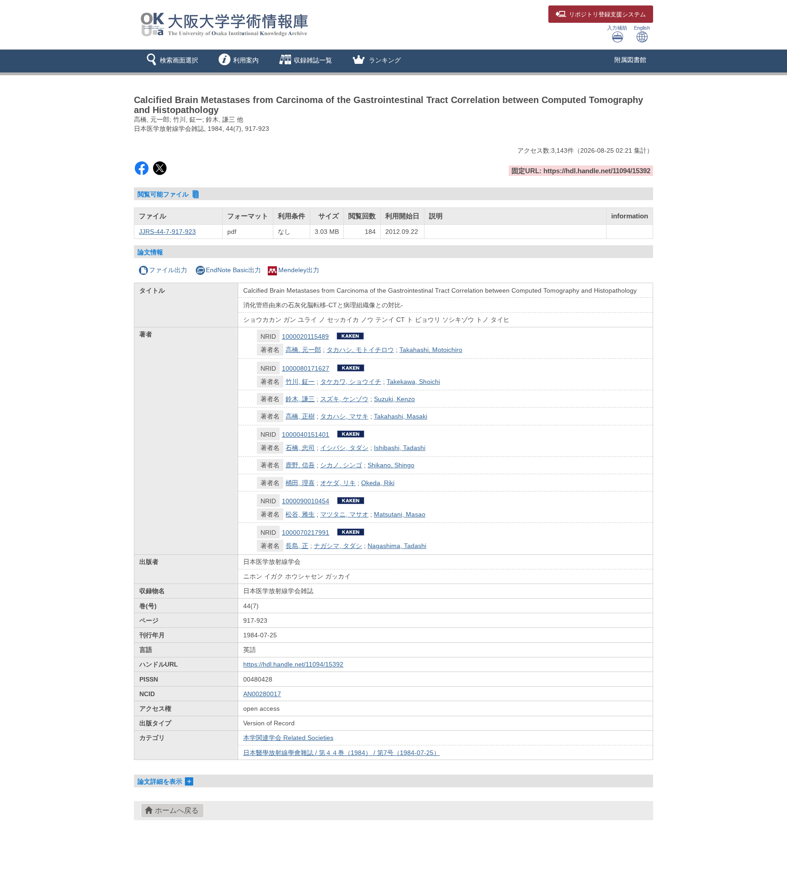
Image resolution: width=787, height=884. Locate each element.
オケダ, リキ (338, 482)
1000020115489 (305, 336)
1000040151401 (305, 434)
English (642, 28)
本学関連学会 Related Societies (288, 737)
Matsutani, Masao (399, 514)
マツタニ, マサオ (344, 514)
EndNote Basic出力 (233, 270)
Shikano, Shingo (391, 465)
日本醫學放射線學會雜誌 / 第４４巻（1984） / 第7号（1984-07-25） (341, 752)
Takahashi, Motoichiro (430, 349)
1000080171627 (305, 368)
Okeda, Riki (377, 482)
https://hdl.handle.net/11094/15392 (293, 664)
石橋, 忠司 (300, 447)
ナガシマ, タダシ (338, 545)
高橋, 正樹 (300, 416)
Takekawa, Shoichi (413, 381)
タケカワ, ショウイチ (350, 381)
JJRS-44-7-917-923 (167, 231)
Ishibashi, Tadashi (399, 447)
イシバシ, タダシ (344, 447)
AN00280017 (262, 694)
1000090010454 (305, 501)
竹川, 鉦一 (300, 381)
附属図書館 (630, 59)
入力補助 (617, 28)
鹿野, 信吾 (300, 465)
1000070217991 (305, 532)
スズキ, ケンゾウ (344, 399)
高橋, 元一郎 (303, 349)
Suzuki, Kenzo (394, 399)
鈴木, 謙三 (300, 399)
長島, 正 (297, 545)
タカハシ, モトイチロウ (360, 349)
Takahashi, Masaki (400, 416)
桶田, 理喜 (300, 482)
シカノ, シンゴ (341, 465)
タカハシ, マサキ (344, 416)
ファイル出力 (168, 270)
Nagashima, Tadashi (397, 545)
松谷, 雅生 (300, 514)
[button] (170, 61)
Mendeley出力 (298, 270)
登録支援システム (607, 14)
